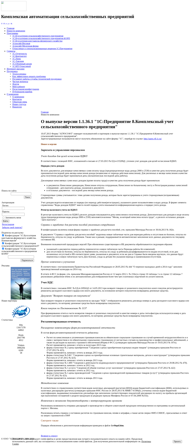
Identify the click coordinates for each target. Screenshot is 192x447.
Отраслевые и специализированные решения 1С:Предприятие (42, 48)
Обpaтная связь (19, 102)
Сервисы (11, 51)
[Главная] (13, 10)
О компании (13, 94)
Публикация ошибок (22, 91)
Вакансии (17, 107)
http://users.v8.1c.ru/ (153, 138)
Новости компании (16, 31)
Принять (177, 442)
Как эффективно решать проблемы (29, 76)
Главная (10, 28)
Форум (15, 84)
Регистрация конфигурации (25, 89)
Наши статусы (19, 104)
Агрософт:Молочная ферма (25, 46)
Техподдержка (19, 74)
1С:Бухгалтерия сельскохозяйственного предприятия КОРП (41, 38)
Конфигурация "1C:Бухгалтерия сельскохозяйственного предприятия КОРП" (19, 251)
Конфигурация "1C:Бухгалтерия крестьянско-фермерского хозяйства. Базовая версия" (19, 238)
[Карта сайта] (9, 23)
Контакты (17, 99)
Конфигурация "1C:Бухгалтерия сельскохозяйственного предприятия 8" (20, 244)
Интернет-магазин (15, 69)
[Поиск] (4, 23)
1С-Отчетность (19, 53)
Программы (12, 33)
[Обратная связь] (7, 23)
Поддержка (12, 71)
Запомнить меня (13, 217)
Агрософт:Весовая (21, 43)
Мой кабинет (18, 86)
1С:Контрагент (19, 56)
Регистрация (8, 224)
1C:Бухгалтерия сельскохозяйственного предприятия (37, 36)
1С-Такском (18, 61)
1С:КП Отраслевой (21, 66)
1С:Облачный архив (22, 64)
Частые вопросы (20, 81)
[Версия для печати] (11, 23)
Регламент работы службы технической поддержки (37, 79)
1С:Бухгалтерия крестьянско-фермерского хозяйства (37, 41)
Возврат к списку (49, 436)
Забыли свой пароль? (12, 227)
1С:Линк (16, 58)
